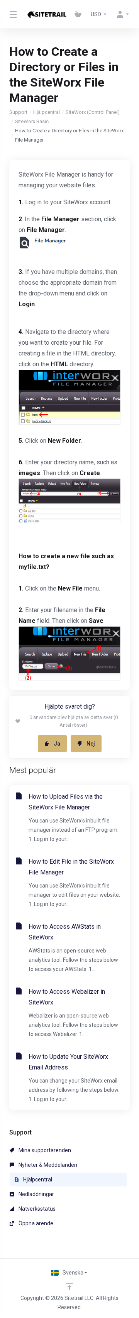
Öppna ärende (35, 1223)
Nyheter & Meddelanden (47, 1165)
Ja (57, 744)
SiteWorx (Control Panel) (93, 112)
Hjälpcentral (46, 112)
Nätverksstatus (36, 1209)
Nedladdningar (35, 1194)
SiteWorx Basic (32, 121)
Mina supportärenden (44, 1150)
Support (18, 112)
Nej (90, 744)
